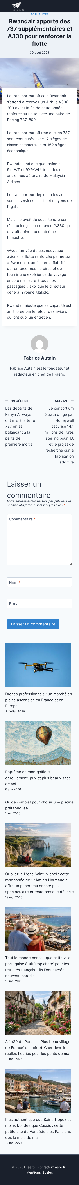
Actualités (40, 14)
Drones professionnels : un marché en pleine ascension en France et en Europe (38, 700)
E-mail (16, 604)
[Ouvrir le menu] (70, 6)
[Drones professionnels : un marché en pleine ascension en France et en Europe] (39, 665)
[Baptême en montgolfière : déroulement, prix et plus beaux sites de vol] (39, 743)
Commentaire (22, 519)
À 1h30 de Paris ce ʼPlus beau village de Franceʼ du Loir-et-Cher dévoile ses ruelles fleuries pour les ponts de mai (39, 1048)
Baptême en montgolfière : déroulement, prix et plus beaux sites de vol (38, 778)
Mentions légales (39, 1172)
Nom (14, 582)
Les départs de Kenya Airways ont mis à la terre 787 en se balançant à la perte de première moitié (20, 423)
